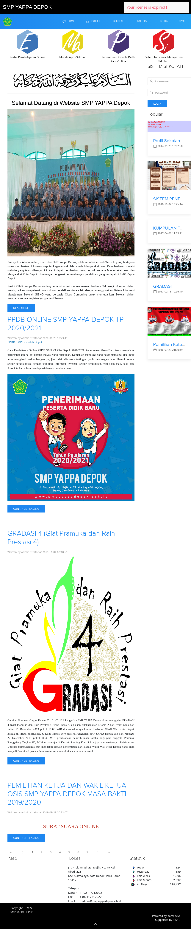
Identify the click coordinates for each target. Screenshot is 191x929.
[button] (95, 924)
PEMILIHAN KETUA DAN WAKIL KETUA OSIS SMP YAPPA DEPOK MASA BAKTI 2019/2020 (66, 794)
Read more (21, 307)
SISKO (177, 920)
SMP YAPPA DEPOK (21, 912)
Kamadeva (174, 916)
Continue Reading (26, 508)
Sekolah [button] (118, 21)
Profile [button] (95, 21)
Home (71, 21)
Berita (164, 21)
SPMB (182, 21)
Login (157, 103)
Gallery (142, 21)
